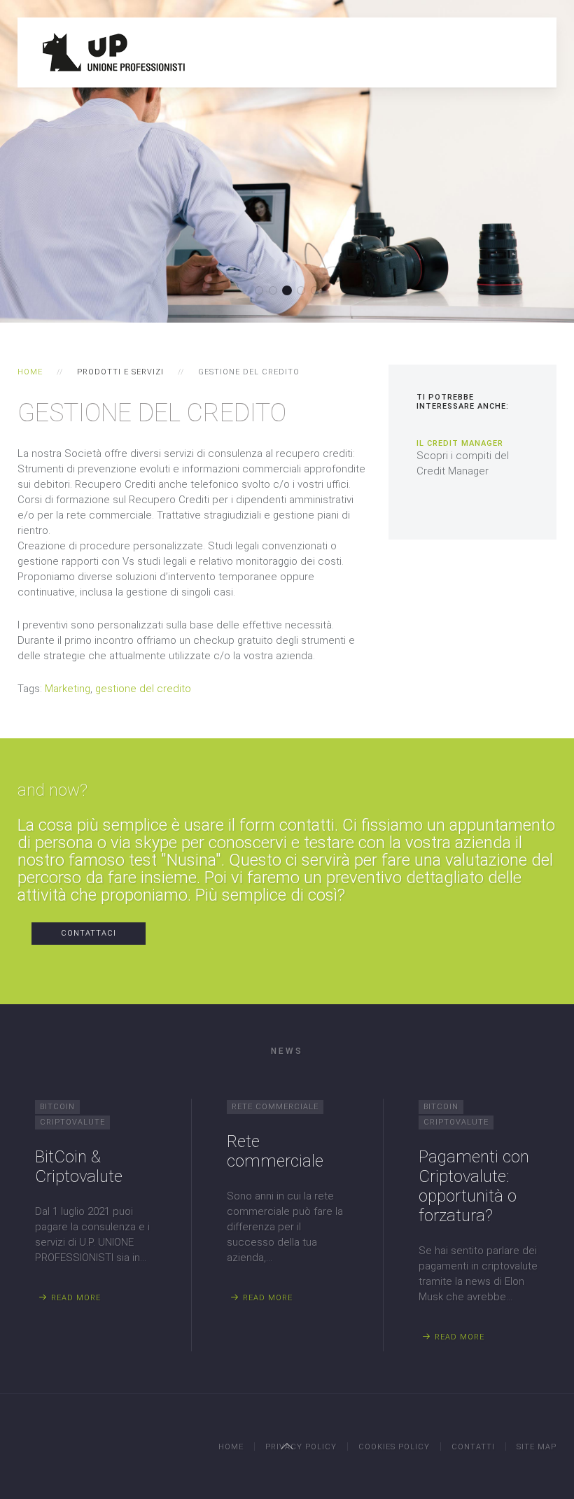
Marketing (67, 688)
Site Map (536, 1446)
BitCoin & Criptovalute (78, 1166)
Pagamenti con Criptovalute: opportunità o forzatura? (474, 1186)
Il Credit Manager (459, 443)
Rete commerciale (275, 1151)
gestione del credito (143, 688)
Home (30, 371)
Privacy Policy (301, 1446)
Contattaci (88, 933)
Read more (76, 1297)
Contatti (473, 1446)
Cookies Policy (394, 1446)
